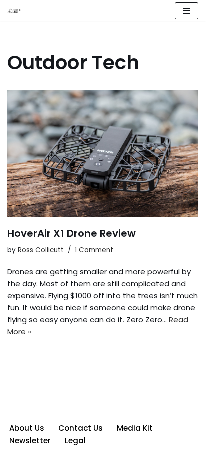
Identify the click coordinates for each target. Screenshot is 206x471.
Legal (75, 440)
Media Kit (135, 428)
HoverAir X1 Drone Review (72, 233)
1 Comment (94, 250)
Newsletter (30, 440)
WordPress (139, 460)
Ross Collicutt (41, 250)
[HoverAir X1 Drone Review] (103, 153)
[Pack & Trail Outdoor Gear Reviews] (16, 11)
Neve (57, 460)
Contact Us (80, 428)
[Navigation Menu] (186, 10)
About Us (27, 428)
